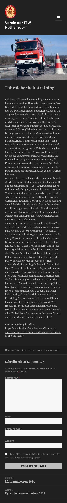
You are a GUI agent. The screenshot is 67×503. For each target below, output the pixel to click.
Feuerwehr (55, 350)
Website (9, 441)
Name (8, 416)
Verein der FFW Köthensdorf (18, 25)
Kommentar (12, 378)
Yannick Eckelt (30, 350)
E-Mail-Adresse (13, 429)
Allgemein (45, 350)
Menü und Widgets (58, 20)
